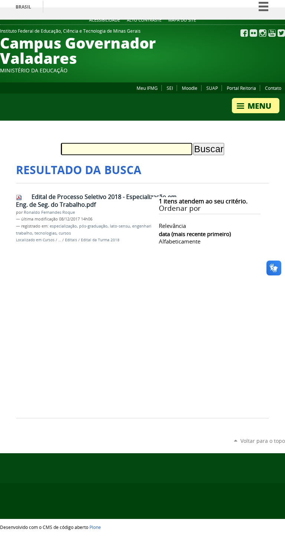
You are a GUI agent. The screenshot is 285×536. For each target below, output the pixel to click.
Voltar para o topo (262, 440)
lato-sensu (120, 226)
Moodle (189, 88)
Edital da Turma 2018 (100, 240)
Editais (71, 240)
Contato (273, 88)
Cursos (49, 240)
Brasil (23, 7)
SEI (170, 88)
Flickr (253, 33)
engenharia (143, 226)
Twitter (281, 33)
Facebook (244, 33)
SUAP (212, 88)
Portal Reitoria (241, 88)
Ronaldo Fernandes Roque (49, 212)
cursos (65, 233)
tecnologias (45, 233)
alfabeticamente (179, 241)
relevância (172, 225)
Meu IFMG (147, 88)
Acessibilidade (104, 20)
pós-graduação (93, 226)
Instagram (262, 33)
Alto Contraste (144, 20)
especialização (63, 226)
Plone (95, 527)
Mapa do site (182, 20)
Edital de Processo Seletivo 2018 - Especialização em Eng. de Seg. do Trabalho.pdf (96, 201)
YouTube (272, 33)
